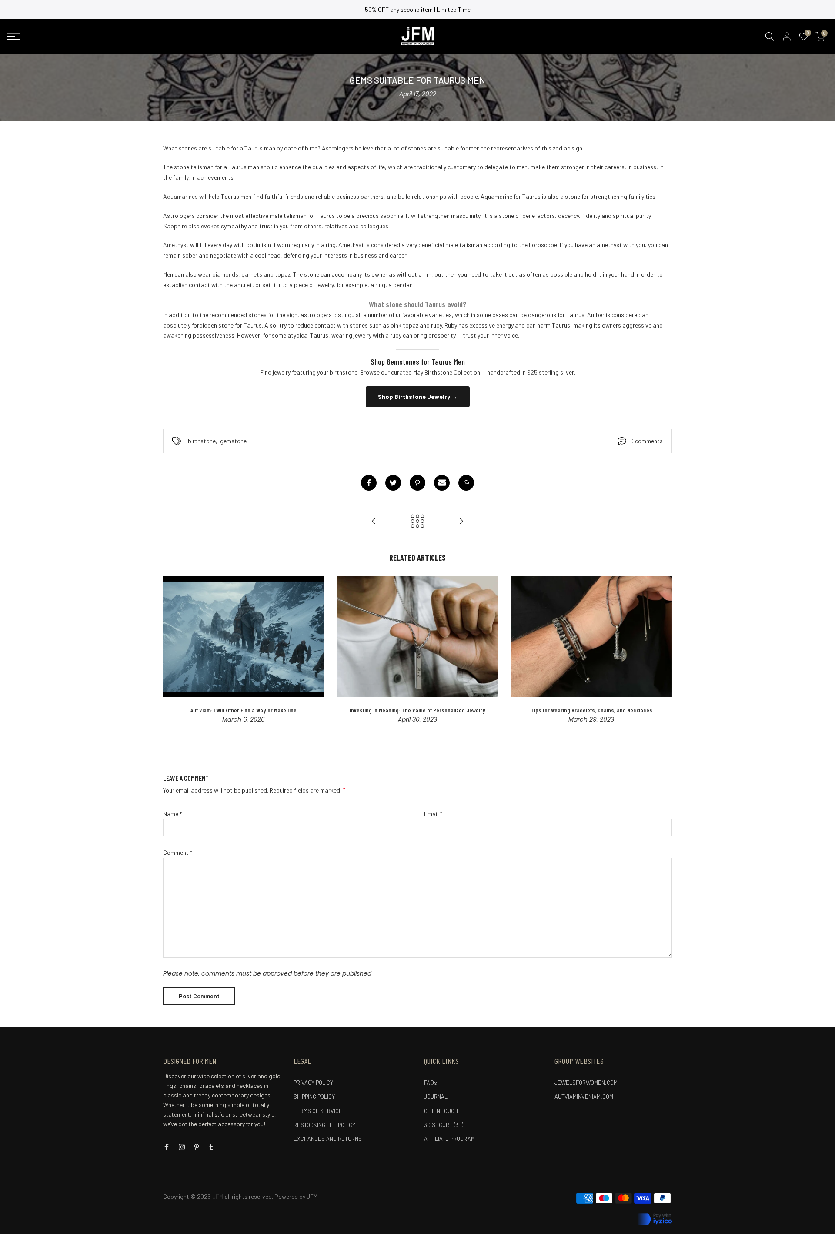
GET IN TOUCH (441, 1110)
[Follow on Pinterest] (197, 1147)
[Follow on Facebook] (166, 1147)
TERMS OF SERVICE (318, 1110)
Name (172, 813)
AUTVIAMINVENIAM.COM (583, 1096)
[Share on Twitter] (393, 483)
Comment (177, 852)
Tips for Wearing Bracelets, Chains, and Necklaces (591, 709)
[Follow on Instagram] (182, 1147)
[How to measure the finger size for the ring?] (374, 521)
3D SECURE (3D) (443, 1124)
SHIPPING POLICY (314, 1096)
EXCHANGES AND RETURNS (328, 1138)
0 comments (646, 441)
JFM (312, 1196)
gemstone (233, 441)
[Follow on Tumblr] (211, 1147)
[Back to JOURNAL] (417, 521)
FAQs (430, 1082)
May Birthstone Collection (446, 372)
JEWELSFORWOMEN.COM (586, 1082)
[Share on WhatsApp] (466, 483)
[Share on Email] (442, 483)
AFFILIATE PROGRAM (449, 1138)
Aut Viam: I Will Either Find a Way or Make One (243, 709)
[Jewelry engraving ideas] (461, 521)
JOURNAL (436, 1096)
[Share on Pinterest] (417, 483)
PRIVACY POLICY (313, 1082)
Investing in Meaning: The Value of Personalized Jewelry (417, 709)
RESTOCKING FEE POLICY (324, 1124)
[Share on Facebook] (369, 483)
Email (433, 813)
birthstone (202, 441)
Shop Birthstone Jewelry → (418, 396)
